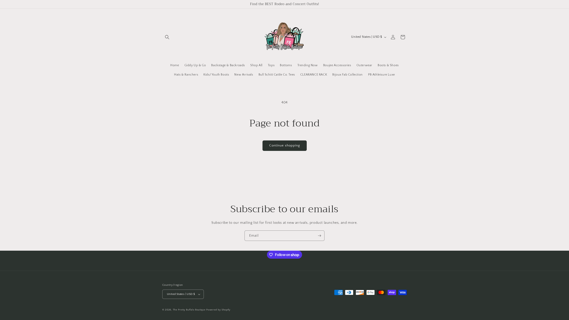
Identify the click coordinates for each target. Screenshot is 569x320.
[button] (167, 37)
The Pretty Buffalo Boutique (189, 309)
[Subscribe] (319, 235)
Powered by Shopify (218, 309)
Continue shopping (284, 145)
